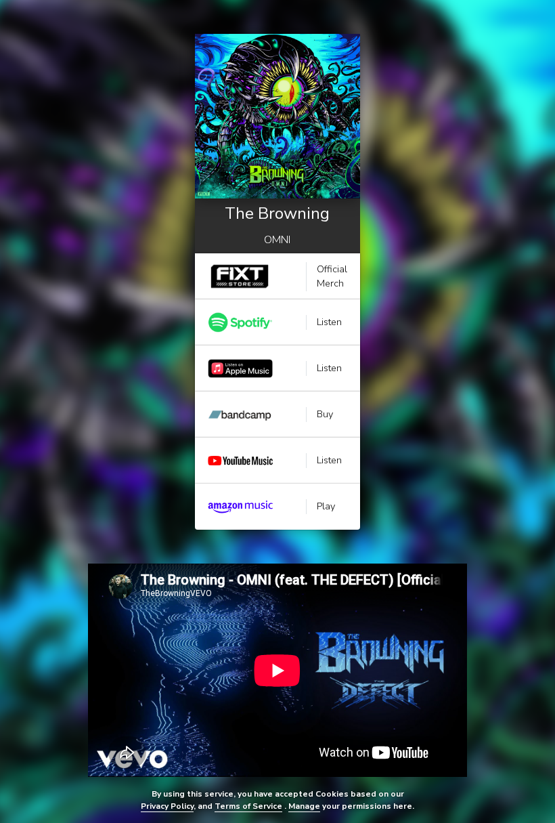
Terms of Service (248, 806)
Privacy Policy (167, 806)
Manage (304, 806)
